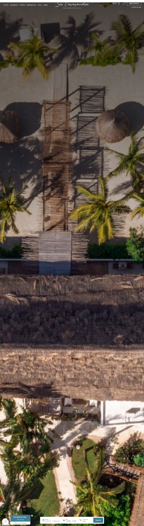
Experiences (31, 5)
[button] (46, 5)
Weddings (14, 5)
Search (98, 520)
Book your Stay (134, 3)
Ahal (40, 5)
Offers (22, 5)
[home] (72, 5)
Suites (6, 5)
